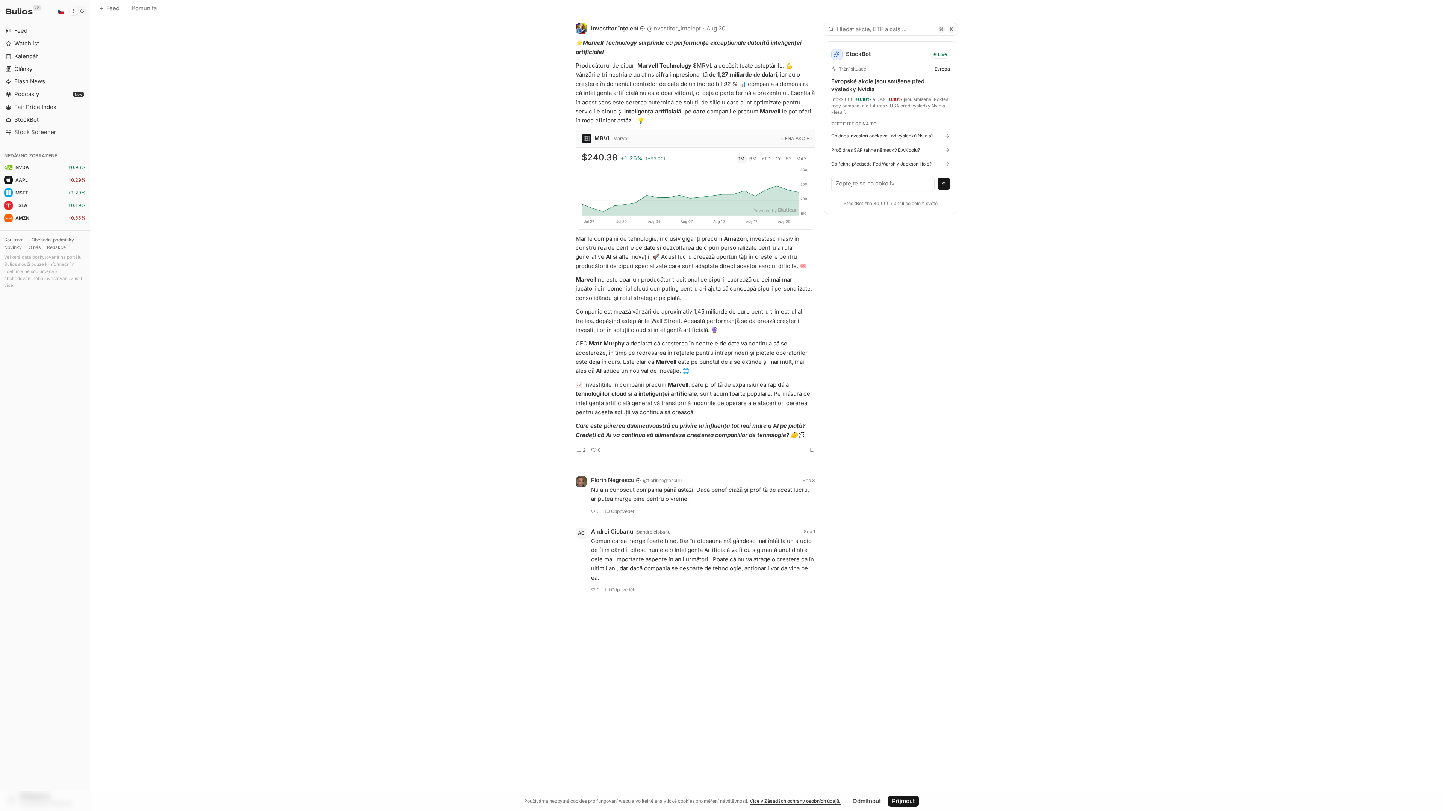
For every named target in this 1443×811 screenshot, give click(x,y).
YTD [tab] (766, 158)
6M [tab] (752, 158)
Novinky (13, 247)
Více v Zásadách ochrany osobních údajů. (795, 801)
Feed (112, 8)
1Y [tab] (778, 158)
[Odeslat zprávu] (944, 184)
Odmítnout (867, 801)
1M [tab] (741, 158)
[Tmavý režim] (78, 11)
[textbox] (883, 183)
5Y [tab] (788, 158)
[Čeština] (61, 11)
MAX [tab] (801, 158)
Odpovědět (622, 511)
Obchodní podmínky (53, 240)
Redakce (56, 247)
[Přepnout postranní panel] (90, 405)
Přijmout (903, 801)
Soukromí (14, 240)
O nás (35, 247)
